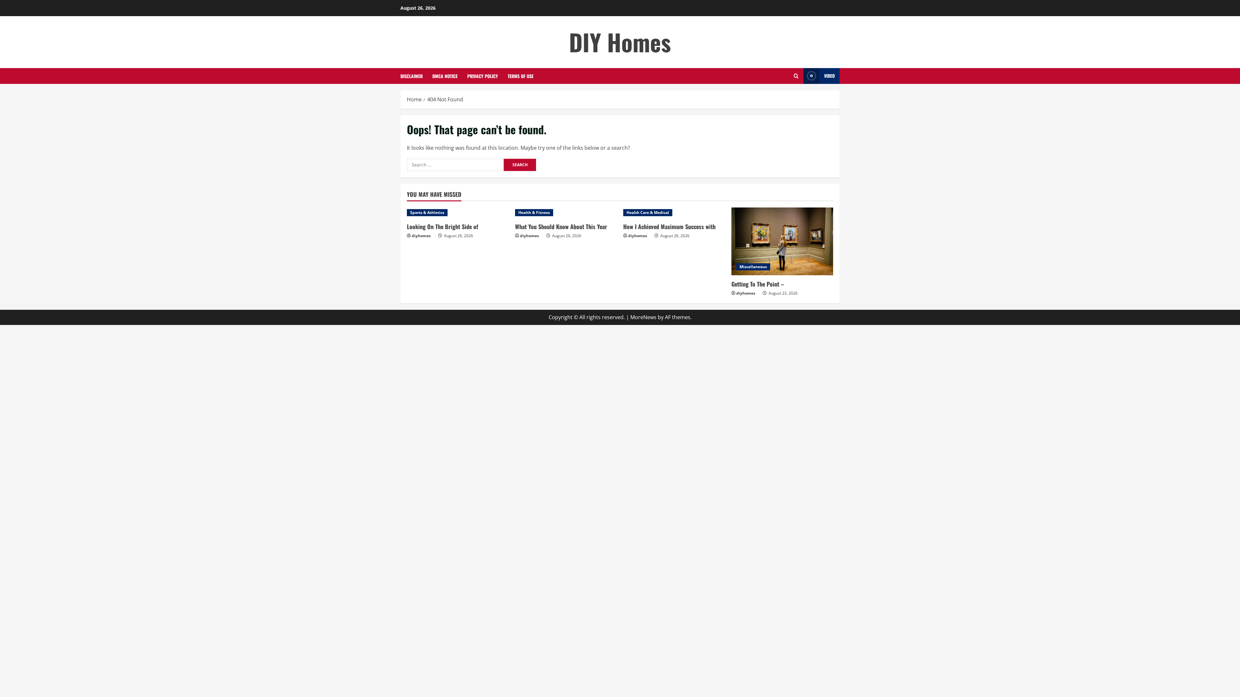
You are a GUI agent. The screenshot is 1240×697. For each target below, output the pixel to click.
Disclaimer (411, 76)
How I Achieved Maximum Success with (669, 226)
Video (829, 75)
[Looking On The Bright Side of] (458, 212)
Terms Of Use (520, 76)
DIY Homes (620, 42)
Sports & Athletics (427, 212)
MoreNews (643, 317)
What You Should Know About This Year (561, 226)
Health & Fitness (534, 212)
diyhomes (421, 235)
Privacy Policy (482, 76)
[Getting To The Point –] (782, 241)
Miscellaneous (753, 266)
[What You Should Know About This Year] (566, 212)
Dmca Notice (445, 76)
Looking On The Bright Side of (442, 226)
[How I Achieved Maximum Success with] (674, 212)
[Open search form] (796, 76)
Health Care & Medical (647, 212)
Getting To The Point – (757, 284)
